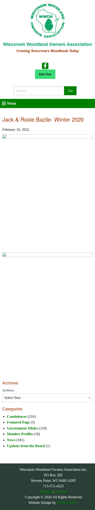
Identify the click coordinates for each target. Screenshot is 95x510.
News (11, 440)
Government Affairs (22, 428)
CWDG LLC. (67, 502)
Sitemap (46, 491)
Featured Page (18, 422)
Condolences (17, 416)
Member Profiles (20, 434)
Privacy (61, 491)
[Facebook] (45, 66)
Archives (8, 390)
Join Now (45, 74)
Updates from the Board (26, 446)
